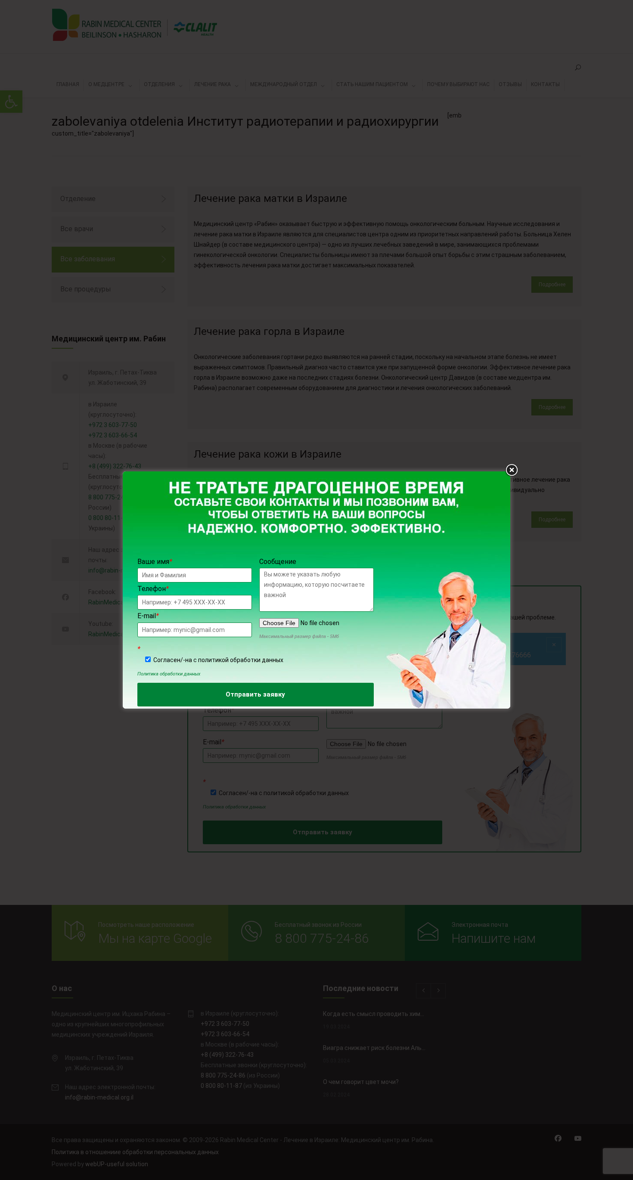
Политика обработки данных (168, 674)
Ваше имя (154, 561)
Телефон (153, 589)
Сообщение (277, 561)
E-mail (148, 616)
